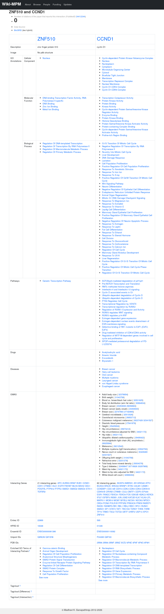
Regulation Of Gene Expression (116, 571)
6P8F (135, 542)
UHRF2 (131, 511)
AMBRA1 (128, 482)
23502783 (142, 448)
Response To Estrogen (112, 223)
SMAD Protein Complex (54, 568)
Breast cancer (108, 368)
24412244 (80, 16)
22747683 (119, 411)
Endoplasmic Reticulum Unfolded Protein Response (126, 192)
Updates (68, 4)
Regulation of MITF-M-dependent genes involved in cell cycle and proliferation (127, 337)
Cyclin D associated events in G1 (117, 292)
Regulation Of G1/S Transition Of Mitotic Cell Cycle (126, 272)
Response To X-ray (111, 174)
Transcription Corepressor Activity (117, 97)
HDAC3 (142, 494)
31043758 (119, 397)
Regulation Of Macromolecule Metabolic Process (65, 149)
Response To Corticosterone (115, 243)
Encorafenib (107, 357)
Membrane (107, 78)
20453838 (121, 405)
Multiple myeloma (110, 377)
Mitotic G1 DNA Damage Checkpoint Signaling (123, 197)
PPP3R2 (122, 503)
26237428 (138, 420)
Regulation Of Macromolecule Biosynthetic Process (126, 576)
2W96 (99, 542)
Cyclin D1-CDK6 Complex (114, 89)
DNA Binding (48, 103)
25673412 (125, 428)
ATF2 (147, 482)
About (28, 4)
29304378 (137, 463)
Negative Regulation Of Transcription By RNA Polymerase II (123, 148)
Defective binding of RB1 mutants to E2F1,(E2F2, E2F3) (125, 328)
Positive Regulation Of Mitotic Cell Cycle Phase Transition (124, 268)
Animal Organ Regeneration (114, 195)
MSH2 (81, 485)
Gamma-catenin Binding (54, 548)
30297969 (142, 466)
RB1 (115, 505)
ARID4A (141, 482)
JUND (125, 497)
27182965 (128, 411)
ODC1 (87, 485)
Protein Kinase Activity (112, 100)
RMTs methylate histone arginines (118, 286)
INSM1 (114, 497)
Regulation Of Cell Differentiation (58, 565)
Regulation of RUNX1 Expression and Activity (123, 309)
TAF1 (118, 508)
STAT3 (112, 508)
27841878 (130, 423)
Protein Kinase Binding (112, 117)
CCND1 (105, 38)
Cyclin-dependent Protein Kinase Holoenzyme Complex (127, 58)
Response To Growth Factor (56, 571)
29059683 (131, 405)
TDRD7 (133, 508)
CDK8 (138, 488)
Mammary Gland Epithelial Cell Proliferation (122, 212)
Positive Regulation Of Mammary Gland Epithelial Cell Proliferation (127, 217)
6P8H (146, 542)
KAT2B (131, 497)
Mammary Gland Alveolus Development (120, 252)
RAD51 (100, 505)
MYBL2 (123, 500)
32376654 (122, 394)
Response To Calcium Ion (114, 246)
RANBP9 (108, 505)
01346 (99, 525)
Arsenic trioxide (109, 355)
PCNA (106, 503)
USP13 (139, 511)
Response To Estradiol (112, 203)
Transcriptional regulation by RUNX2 (118, 306)
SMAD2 (73, 488)
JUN (120, 497)
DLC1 (54, 485)
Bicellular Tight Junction (113, 75)
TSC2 (112, 511)
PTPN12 (50, 488)
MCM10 (109, 500)
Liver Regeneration (110, 258)
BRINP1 (123, 485)
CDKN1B (101, 491)
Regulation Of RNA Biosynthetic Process (121, 568)
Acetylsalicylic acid (111, 352)
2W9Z (117, 542)
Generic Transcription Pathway (57, 280)
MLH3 (75, 485)
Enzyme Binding (109, 115)
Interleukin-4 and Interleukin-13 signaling (120, 289)
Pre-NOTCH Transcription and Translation (121, 283)
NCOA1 (131, 500)
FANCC (106, 494)
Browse (37, 4)
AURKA (66, 482)
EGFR (61, 485)
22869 (40, 520)
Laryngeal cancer (110, 380)
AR (135, 482)
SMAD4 (81, 488)
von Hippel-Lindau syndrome (115, 383)
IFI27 (99, 497)
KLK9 (143, 497)
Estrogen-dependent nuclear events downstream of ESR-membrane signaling (125, 322)
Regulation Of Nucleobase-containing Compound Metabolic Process (124, 555)
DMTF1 (131, 491)
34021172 (141, 431)
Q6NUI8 (41, 536)
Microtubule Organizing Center (116, 69)
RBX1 (132, 505)
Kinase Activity (109, 106)
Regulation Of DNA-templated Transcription (62, 143)
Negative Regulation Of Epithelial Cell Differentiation (126, 189)
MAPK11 (101, 500)
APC (59, 482)
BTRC (130, 485)
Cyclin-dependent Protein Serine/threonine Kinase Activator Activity (125, 131)
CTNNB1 (117, 491)
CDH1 (40, 485)
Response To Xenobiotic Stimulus (117, 169)
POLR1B (114, 503)
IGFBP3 (106, 497)
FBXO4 (122, 494)
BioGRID (18, 30)
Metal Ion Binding (51, 109)
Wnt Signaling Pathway (112, 183)
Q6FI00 (108, 536)
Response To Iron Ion (112, 172)
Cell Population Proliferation (115, 163)
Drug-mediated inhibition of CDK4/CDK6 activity (124, 332)
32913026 (127, 414)
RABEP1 (147, 503)
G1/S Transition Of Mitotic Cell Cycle (119, 143)
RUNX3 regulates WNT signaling (117, 312)
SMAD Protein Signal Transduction (59, 559)
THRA (140, 508)
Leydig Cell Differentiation (114, 209)
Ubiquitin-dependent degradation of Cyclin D (122, 295)
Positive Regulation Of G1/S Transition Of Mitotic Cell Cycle (127, 263)
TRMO (105, 511)
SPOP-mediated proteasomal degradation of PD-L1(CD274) (124, 343)
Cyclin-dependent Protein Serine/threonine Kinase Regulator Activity (125, 111)
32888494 (128, 474)
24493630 (133, 408)
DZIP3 (138, 491)
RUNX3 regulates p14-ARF (114, 315)
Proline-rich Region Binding (114, 135)
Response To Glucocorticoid (115, 241)
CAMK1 (145, 485)
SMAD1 (66, 488)
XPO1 (146, 511)
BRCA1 (107, 485)
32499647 (123, 466)
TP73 (99, 511)
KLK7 (138, 497)
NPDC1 (146, 500)
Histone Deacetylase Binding (115, 120)
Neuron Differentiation (112, 186)
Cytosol (105, 72)
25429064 (114, 425)
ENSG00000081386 (46, 531)
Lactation (106, 160)
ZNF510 (46, 38)
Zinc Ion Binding (50, 106)
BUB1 (79, 482)
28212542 (118, 446)
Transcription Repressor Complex (117, 81)
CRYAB (109, 491)
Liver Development (110, 154)
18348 (40, 525)
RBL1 (120, 505)
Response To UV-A (111, 255)
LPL (149, 497)
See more (43, 577)
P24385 (100, 536)
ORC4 (99, 503)
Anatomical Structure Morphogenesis (60, 556)
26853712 (130, 417)
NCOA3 (139, 500)
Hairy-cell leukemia (111, 371)
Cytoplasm (107, 66)
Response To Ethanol (112, 232)
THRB (147, 508)
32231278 (122, 460)
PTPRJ (58, 488)
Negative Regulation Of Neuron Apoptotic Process (125, 220)
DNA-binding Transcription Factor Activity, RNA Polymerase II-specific (64, 99)
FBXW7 (68, 485)
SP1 (107, 508)
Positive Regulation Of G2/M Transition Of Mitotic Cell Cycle (127, 179)
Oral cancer (107, 374)
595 (98, 520)
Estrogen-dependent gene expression (119, 318)
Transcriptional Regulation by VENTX (119, 303)
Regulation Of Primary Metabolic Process (62, 151)
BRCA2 (115, 485)
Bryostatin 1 (107, 360)
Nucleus (46, 58)
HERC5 (149, 494)
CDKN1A (145, 488)
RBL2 (126, 505)
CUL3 (124, 491)
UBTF (125, 511)
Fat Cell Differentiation (112, 229)
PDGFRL (41, 488)
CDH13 (119, 488)
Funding (57, 4)
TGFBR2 (41, 491)
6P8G (141, 542)
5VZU (123, 542)
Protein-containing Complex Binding (118, 126)
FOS (128, 494)
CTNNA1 (48, 485)
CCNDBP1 (102, 488)
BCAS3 (100, 485)
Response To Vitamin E (113, 206)
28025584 (106, 443)
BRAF (73, 482)
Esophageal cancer (111, 386)
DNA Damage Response (113, 157)
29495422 (139, 437)
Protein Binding (109, 103)
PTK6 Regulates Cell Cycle (114, 300)
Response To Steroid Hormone (116, 235)
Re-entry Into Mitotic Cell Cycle (116, 151)
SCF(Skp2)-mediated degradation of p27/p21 (122, 280)
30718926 (132, 466)
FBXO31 (114, 494)
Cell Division (108, 238)
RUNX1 (144, 505)
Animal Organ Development (55, 551)
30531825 (138, 400)
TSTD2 (118, 511)
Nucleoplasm (108, 63)
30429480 (143, 451)
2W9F (111, 542)
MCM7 (117, 500)
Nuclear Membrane (110, 83)
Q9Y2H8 (49, 536)
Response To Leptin (111, 226)
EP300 (145, 491)
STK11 (89, 488)
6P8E (129, 542)
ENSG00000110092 (106, 531)
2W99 (105, 542)
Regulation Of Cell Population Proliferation (62, 553)
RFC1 (138, 505)
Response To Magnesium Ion (115, 200)
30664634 (140, 402)
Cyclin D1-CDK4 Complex (114, 86)
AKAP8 (120, 482)
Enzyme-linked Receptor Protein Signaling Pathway (66, 562)
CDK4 (126, 488)
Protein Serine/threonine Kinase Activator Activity (125, 123)
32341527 (147, 420)
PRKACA (131, 503)
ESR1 (99, 494)
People (46, 4)
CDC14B (111, 488)
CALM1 (137, 485)
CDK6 (132, 488)
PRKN (139, 503)
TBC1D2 (126, 508)
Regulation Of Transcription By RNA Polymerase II (66, 146)
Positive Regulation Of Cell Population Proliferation (125, 166)
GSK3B (134, 494)
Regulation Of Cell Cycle (113, 249)
